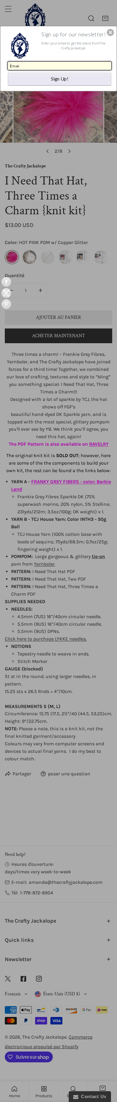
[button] (110, 32)
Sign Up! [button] (59, 78)
